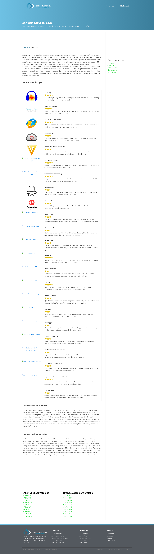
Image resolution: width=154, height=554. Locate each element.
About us (110, 534)
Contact (110, 538)
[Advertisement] (61, 37)
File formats (125, 6)
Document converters (59, 538)
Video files (83, 543)
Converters (109, 6)
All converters (56, 534)
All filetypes (83, 534)
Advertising (111, 540)
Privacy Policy (100, 549)
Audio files (83, 536)
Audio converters (58, 536)
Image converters (58, 540)
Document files (84, 538)
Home (28, 47)
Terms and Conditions (115, 549)
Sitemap (128, 549)
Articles (110, 536)
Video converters (58, 543)
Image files (83, 540)
